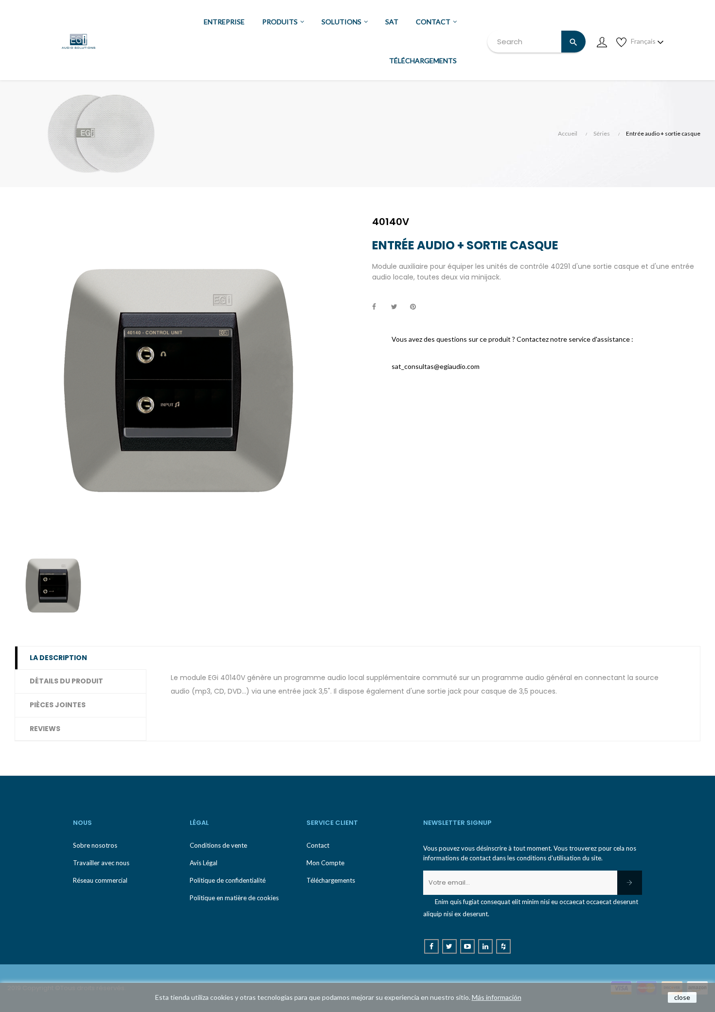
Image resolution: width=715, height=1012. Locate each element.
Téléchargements (330, 880)
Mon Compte (325, 863)
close (682, 997)
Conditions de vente (218, 845)
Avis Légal (203, 863)
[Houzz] (503, 946)
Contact (317, 845)
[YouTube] (467, 946)
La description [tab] (58, 658)
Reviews (45, 728)
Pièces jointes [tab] (58, 705)
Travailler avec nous (101, 863)
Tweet (398, 307)
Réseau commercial (100, 880)
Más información (496, 997)
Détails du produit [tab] (66, 681)
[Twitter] (449, 946)
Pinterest (417, 307)
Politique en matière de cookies (234, 898)
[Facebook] (431, 946)
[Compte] (601, 41)
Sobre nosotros (95, 845)
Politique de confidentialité (228, 880)
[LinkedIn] (485, 946)
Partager (379, 307)
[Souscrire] (629, 883)
